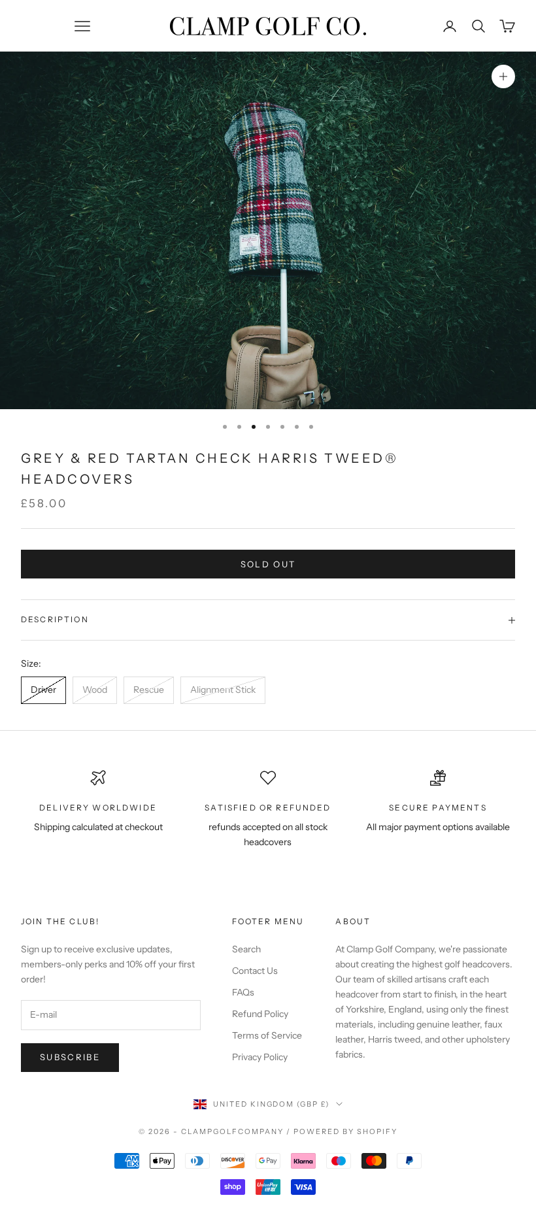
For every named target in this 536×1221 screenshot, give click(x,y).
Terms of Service (267, 1035)
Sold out (268, 564)
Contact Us (255, 971)
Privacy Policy (260, 1057)
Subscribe (70, 1057)
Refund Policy (260, 1014)
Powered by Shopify (345, 1131)
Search (246, 949)
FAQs (243, 992)
